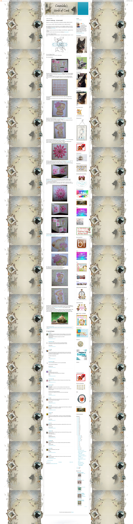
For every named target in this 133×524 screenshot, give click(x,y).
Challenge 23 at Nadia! (81, 454)
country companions (54, 327)
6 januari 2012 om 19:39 (52, 458)
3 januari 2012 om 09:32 (52, 428)
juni (78, 443)
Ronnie (71, 327)
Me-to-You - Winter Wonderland (51, 235)
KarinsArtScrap (51, 361)
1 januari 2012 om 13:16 (52, 367)
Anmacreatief (53, 28)
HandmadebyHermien (80, 500)
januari (79, 449)
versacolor (48, 328)
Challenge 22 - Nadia (81, 463)
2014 (78, 432)
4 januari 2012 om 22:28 (52, 452)
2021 (78, 423)
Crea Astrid (79, 479)
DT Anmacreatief (67, 327)
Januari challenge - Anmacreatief (80, 465)
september (79, 439)
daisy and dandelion (60, 327)
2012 (78, 434)
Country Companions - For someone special (52, 234)
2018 (78, 427)
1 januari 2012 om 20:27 (52, 395)
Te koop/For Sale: (52, 15)
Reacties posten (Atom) (54, 463)
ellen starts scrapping (80, 493)
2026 (78, 417)
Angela (50, 405)
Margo (49, 370)
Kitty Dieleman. (51, 341)
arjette (49, 423)
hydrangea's (54, 179)
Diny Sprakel (60, 73)
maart (79, 446)
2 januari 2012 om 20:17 (52, 420)
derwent (64, 327)
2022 (78, 422)
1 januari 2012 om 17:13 (52, 382)
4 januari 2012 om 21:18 (52, 437)
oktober (79, 438)
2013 (78, 433)
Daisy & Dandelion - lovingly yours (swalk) (62, 139)
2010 (78, 468)
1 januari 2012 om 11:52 (52, 358)
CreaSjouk (50, 440)
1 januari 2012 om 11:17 (52, 338)
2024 (78, 420)
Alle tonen (86, 506)
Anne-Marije (56, 307)
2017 (78, 428)
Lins (58, 307)
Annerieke (50, 412)
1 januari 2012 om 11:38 (52, 346)
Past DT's (61, 15)
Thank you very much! (81, 450)
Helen (83, 23)
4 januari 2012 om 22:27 (52, 445)
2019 (78, 426)
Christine (50, 448)
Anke (49, 455)
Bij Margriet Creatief (80, 472)
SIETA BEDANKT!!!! (80, 462)
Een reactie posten (50, 460)
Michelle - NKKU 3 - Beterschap (80, 453)
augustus (79, 440)
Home (46, 15)
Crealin (50, 349)
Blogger (72, 512)
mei (78, 444)
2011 (78, 467)
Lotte (61, 307)
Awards (57, 15)
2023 (78, 421)
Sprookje (83, 480)
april (78, 445)
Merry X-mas (83, 473)
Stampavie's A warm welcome (82, 451)
